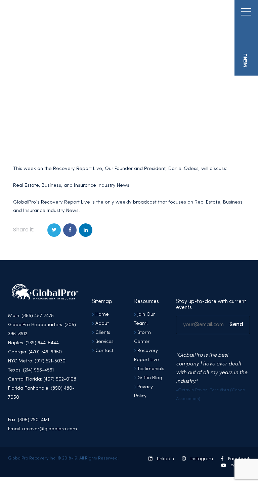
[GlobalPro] (56, 21)
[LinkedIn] (85, 230)
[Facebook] (70, 230)
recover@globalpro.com (148, 13)
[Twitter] (54, 230)
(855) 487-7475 (202, 13)
